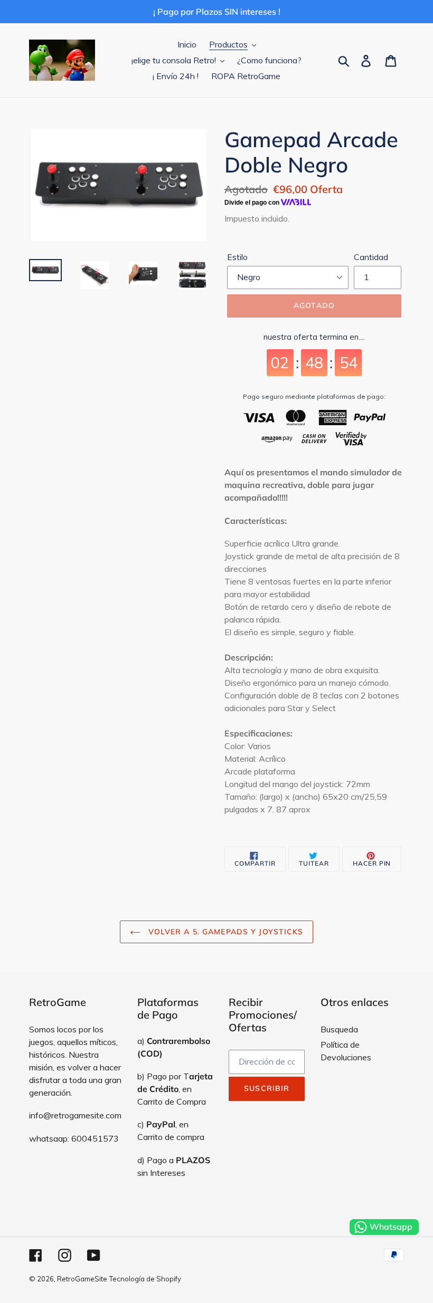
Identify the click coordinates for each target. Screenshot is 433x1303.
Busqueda (339, 1029)
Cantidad (371, 257)
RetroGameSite (82, 1279)
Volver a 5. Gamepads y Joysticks (225, 931)
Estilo (237, 257)
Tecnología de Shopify (145, 1279)
